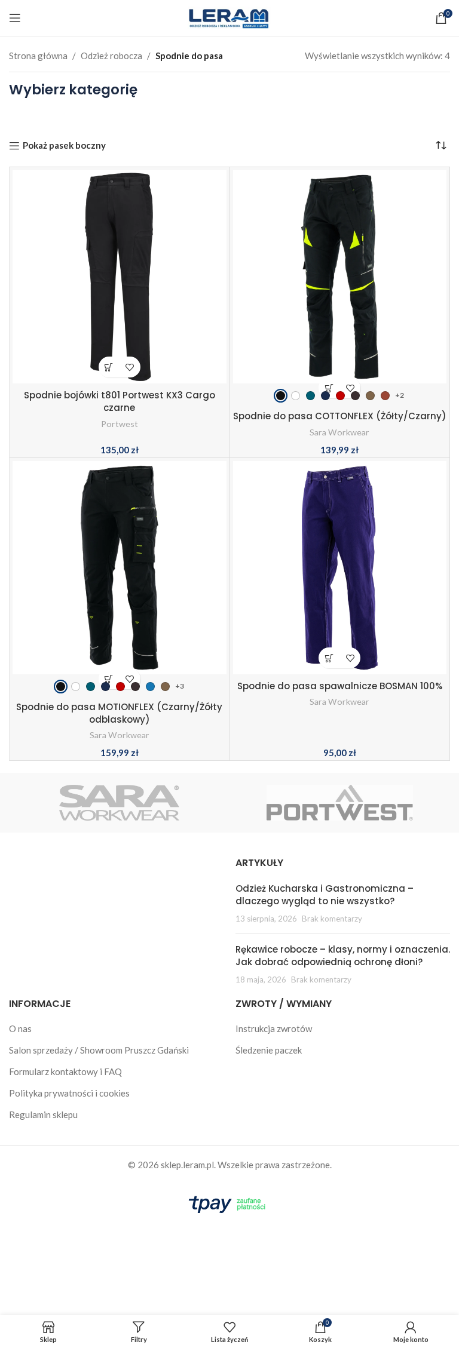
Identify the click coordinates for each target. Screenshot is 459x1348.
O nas (20, 1028)
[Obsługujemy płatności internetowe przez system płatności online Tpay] (229, 1202)
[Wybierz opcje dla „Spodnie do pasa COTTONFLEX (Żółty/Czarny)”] (329, 387)
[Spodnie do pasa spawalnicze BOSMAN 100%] (340, 568)
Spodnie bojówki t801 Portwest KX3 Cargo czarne (119, 401)
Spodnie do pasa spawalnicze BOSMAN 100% (339, 686)
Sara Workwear (339, 432)
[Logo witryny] (229, 16)
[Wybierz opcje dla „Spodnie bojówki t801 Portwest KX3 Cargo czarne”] (109, 367)
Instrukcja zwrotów (273, 1028)
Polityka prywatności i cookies (69, 1093)
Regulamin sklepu (43, 1114)
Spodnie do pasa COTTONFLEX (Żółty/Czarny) (339, 416)
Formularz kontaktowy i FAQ (65, 1071)
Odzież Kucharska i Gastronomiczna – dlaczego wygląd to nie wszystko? (324, 894)
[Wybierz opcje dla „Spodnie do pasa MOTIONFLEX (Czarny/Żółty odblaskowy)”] (109, 678)
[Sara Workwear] (119, 803)
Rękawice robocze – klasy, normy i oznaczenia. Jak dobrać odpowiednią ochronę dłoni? (342, 955)
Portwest (119, 424)
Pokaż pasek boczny (64, 145)
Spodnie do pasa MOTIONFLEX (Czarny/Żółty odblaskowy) (119, 713)
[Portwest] (340, 803)
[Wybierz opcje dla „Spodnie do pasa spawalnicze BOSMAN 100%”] (329, 657)
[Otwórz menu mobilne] (15, 18)
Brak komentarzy (332, 918)
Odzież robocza (111, 55)
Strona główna (38, 55)
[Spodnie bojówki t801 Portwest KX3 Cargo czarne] (120, 277)
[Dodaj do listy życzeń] (130, 367)
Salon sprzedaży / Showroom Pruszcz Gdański (99, 1050)
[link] (280, 395)
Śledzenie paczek (268, 1050)
